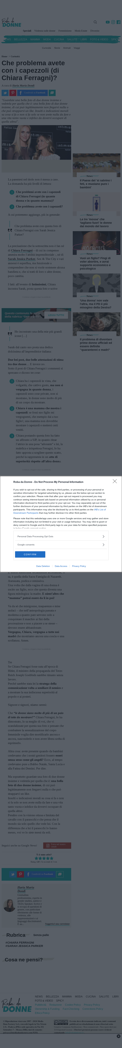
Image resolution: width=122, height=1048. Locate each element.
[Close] (116, 482)
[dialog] (61, 524)
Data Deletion (43, 566)
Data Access (61, 566)
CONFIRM (30, 554)
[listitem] (61, 536)
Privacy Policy (79, 566)
